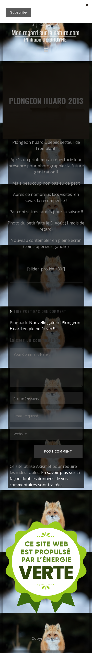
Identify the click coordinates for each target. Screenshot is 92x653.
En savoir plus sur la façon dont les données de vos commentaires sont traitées (45, 479)
